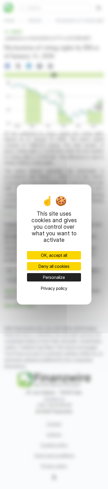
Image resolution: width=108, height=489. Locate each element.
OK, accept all (54, 255)
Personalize (54, 277)
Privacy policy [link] (54, 288)
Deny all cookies (53, 266)
